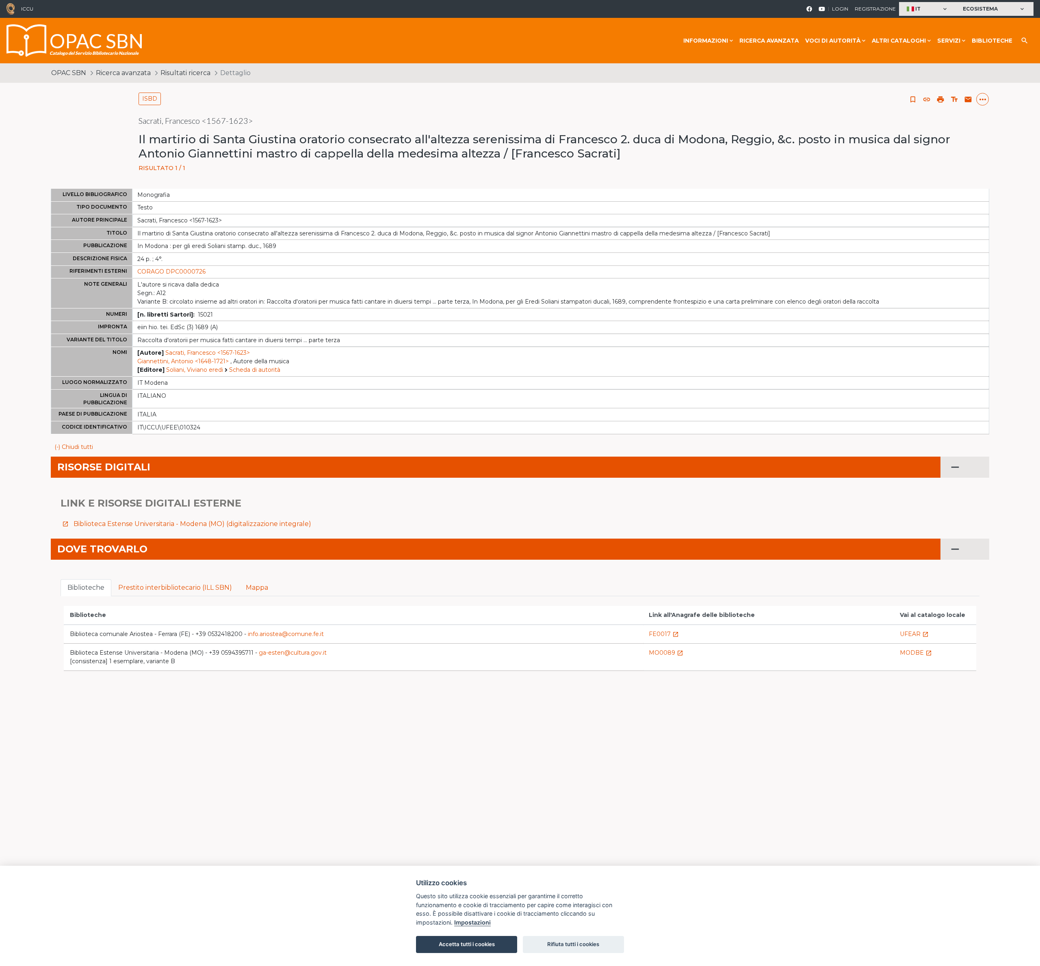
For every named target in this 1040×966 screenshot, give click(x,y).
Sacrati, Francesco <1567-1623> (207, 352)
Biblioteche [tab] (85, 587)
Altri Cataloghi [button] (899, 40)
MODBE (916, 652)
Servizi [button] (948, 40)
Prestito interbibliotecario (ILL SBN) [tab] (175, 587)
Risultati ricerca (185, 73)
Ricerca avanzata (769, 40)
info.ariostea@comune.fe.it (286, 634)
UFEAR (914, 634)
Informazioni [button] (705, 40)
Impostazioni (472, 922)
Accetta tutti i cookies (467, 944)
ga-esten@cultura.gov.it (293, 652)
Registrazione (875, 9)
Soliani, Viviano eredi (194, 369)
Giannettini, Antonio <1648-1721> (183, 361)
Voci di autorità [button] (832, 40)
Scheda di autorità (254, 369)
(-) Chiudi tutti (73, 447)
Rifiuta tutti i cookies (573, 944)
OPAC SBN (68, 73)
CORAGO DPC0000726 (171, 271)
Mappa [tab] (257, 587)
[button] (927, 9)
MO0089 (666, 652)
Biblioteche (992, 40)
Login (840, 9)
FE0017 (664, 634)
